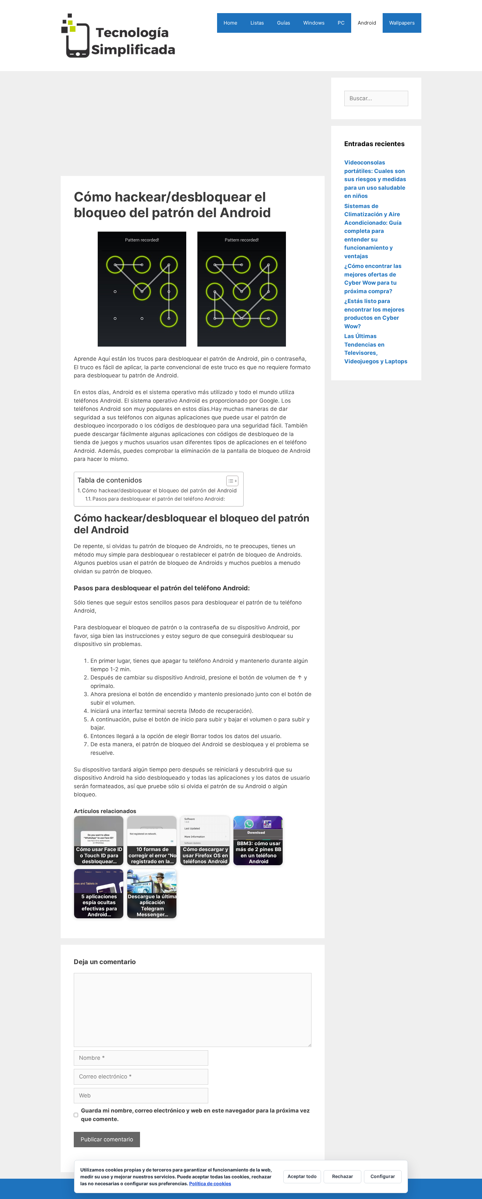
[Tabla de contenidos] (232, 481)
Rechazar (342, 1176)
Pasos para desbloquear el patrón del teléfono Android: (158, 499)
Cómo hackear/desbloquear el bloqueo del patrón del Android (159, 490)
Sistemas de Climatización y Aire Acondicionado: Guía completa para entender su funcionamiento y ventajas (373, 231)
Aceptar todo (302, 1176)
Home (230, 23)
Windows (314, 23)
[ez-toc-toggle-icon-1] (229, 480)
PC (341, 23)
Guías (283, 23)
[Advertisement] (193, 123)
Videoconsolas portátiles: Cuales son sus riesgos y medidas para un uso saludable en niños (375, 179)
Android (367, 23)
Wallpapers (402, 23)
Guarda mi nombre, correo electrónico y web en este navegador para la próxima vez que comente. (195, 1114)
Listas (257, 23)
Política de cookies (210, 1183)
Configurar (383, 1176)
